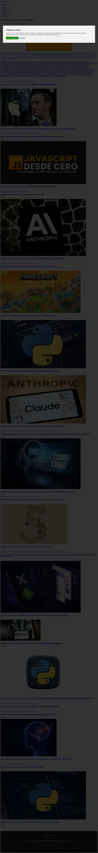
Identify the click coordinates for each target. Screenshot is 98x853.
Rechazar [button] (15, 38)
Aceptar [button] (9, 38)
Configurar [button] (22, 38)
